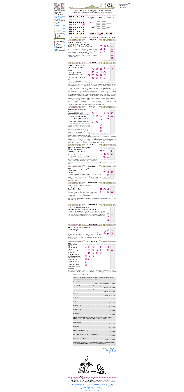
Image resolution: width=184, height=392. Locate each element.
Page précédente (111, 350)
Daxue (57, 25)
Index (85, 390)
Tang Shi (57, 43)
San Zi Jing (58, 31)
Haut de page (96, 390)
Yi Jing (58, 35)
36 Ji (56, 49)
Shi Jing (57, 19)
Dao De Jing (58, 39)
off (103, 378)
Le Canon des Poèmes (76, 384)
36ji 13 (106, 335)
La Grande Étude (95, 384)
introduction (96, 389)
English (111, 378)
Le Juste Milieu (104, 384)
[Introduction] (83, 11)
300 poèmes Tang (104, 386)
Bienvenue (84, 389)
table (101, 389)
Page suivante (112, 352)
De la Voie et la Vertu (93, 386)
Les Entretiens (86, 384)
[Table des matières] (85, 11)
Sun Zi (57, 46)
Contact (90, 390)
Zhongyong (58, 28)
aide (88, 389)
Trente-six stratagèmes (94, 387)
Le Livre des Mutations (81, 386)
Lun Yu (57, 22)
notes (91, 389)
